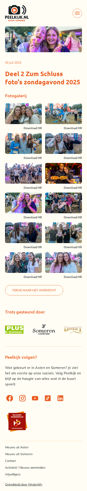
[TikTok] (47, 398)
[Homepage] (17, 13)
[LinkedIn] (60, 398)
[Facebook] (9, 398)
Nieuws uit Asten (16, 447)
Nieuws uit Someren (19, 454)
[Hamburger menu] (77, 13)
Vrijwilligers (12, 474)
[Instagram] (22, 398)
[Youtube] (35, 398)
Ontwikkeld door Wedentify (23, 484)
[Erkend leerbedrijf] (17, 421)
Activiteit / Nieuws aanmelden (25, 467)
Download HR (33, 128)
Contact (10, 461)
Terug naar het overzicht (34, 290)
